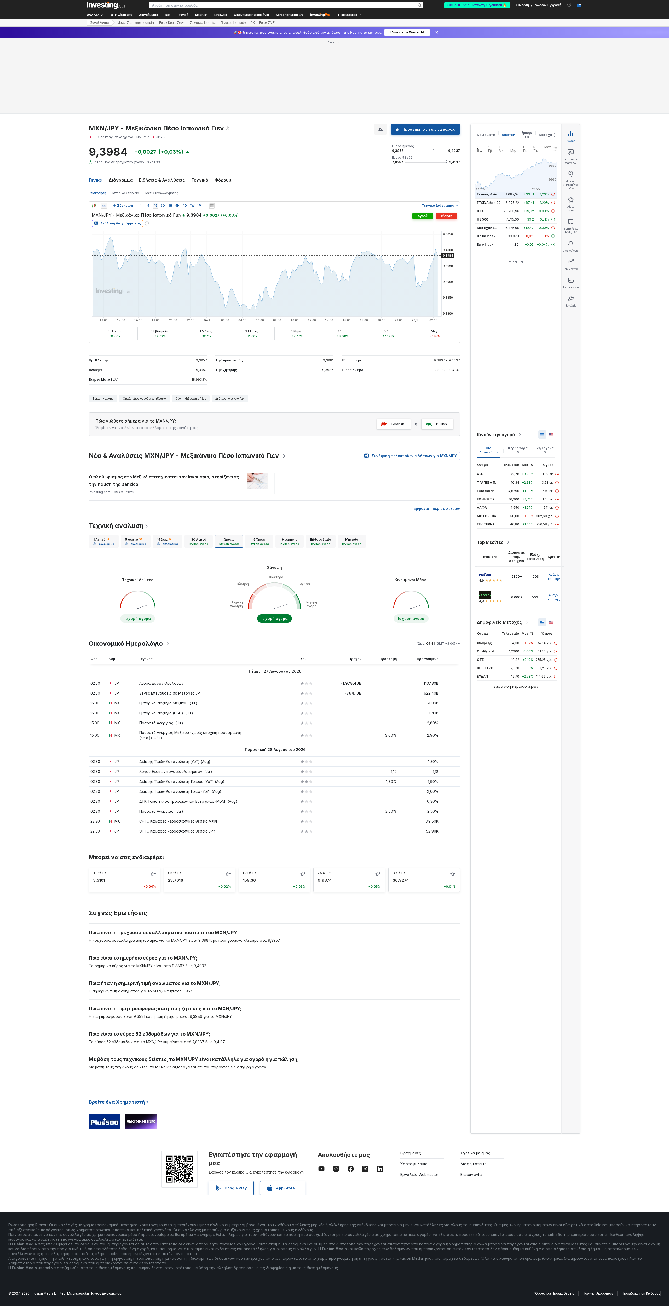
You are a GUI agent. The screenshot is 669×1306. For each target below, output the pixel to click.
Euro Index (485, 244)
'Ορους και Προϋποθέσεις (554, 1293)
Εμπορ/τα (526, 135)
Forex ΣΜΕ (267, 23)
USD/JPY (250, 873)
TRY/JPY (100, 873)
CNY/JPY (175, 873)
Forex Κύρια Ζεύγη (172, 23)
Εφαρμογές (410, 1153)
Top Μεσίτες (490, 542)
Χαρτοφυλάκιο (414, 1163)
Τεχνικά (199, 180)
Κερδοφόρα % (518, 450)
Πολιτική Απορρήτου (598, 1293)
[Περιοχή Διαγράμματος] (104, 206)
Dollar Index (486, 236)
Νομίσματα (486, 135)
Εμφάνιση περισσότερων (437, 508)
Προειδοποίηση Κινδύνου (641, 1293)
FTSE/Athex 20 (488, 203)
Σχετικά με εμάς (475, 1153)
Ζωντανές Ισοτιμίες (203, 23)
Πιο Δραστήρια (488, 450)
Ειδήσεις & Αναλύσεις (162, 180)
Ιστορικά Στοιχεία (125, 193)
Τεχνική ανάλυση (116, 525)
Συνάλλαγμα (99, 23)
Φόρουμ (223, 180)
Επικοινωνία (471, 1174)
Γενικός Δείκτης (490, 194)
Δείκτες (508, 135)
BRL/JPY (399, 873)
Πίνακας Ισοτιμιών (233, 23)
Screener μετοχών (289, 15)
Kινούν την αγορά (496, 434)
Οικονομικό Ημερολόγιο (251, 15)
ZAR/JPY (324, 873)
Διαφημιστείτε (473, 1163)
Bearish (397, 424)
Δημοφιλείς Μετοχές (499, 622)
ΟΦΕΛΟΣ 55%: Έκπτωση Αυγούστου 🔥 (477, 5)
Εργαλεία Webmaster (419, 1174)
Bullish (441, 424)
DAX (480, 211)
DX (252, 23)
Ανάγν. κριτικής (554, 577)
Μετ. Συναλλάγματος (161, 193)
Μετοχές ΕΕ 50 (489, 228)
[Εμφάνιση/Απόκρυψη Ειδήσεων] (212, 206)
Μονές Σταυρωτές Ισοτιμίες (136, 23)
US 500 (482, 219)
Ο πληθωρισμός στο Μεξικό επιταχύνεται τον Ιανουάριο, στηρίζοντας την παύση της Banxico (164, 480)
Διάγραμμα (121, 180)
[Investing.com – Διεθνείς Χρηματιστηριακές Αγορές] (107, 5)
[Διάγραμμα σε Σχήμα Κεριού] (94, 206)
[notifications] (569, 4)
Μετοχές (546, 135)
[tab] (104, 541)
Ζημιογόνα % (545, 450)
